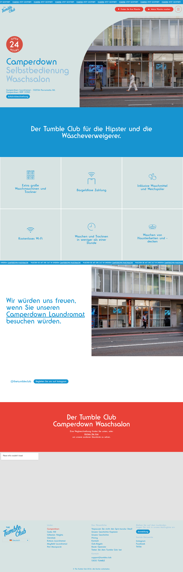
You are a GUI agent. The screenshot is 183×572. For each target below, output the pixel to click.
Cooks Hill (51, 532)
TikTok (139, 546)
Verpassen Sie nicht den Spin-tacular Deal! (112, 529)
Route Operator (99, 546)
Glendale (51, 538)
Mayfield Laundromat (57, 544)
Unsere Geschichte (100, 535)
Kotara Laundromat (56, 541)
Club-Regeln (97, 544)
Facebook (140, 544)
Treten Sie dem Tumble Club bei (107, 549)
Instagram (141, 541)
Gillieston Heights (55, 535)
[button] (94, 310)
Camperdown (53, 529)
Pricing (95, 538)
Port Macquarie (54, 546)
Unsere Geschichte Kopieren (105, 532)
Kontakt (95, 541)
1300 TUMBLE (98, 560)
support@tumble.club (101, 557)
